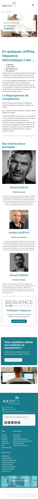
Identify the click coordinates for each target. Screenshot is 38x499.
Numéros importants (8, 469)
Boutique (4, 439)
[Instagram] (9, 422)
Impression (16, 434)
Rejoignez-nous (6, 447)
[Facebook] (5, 422)
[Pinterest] (15, 422)
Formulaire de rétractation (16, 496)
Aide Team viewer (7, 464)
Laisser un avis (6, 471)
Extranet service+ (7, 458)
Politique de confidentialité (30, 496)
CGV (7, 494)
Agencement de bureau (20, 439)
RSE (3, 445)
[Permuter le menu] (33, 5)
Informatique (17, 437)
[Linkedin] (18, 422)
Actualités (5, 441)
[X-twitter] (12, 422)
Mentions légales (13, 494)
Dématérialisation (18, 443)
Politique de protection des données (28, 494)
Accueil (3, 12)
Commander (5, 456)
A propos (4, 437)
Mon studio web (30, 489)
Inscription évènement (8, 466)
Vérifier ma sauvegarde (9, 460)
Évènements (5, 443)
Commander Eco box (8, 462)
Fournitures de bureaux (20, 445)
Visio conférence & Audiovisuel (22, 441)
